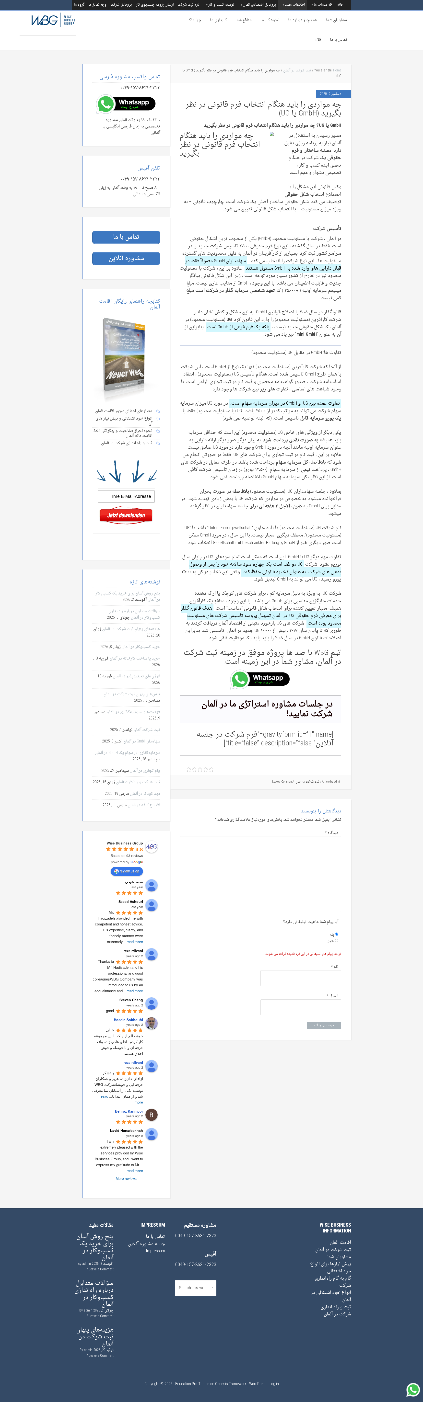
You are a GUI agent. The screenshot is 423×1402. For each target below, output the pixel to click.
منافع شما (243, 20)
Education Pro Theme (192, 1384)
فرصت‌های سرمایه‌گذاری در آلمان (133, 712)
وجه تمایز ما (97, 4)
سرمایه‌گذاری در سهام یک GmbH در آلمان (127, 753)
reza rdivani (133, 1062)
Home (337, 70)
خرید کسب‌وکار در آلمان (141, 647)
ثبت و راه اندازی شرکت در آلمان (336, 1311)
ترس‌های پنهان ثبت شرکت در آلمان (132, 694)
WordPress (258, 1384)
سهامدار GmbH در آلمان (141, 741)
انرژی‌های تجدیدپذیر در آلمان (136, 676)
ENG (318, 40)
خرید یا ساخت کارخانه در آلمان (134, 658)
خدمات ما (321, 4)
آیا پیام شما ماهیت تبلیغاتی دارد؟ (310, 922)
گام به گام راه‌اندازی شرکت (333, 1282)
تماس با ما (338, 40)
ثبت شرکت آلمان (146, 730)
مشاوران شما (336, 20)
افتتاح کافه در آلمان (144, 805)
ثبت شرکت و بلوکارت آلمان (138, 782)
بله (332, 935)
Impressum (155, 1251)
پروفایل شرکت (121, 4)
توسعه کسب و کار (221, 4)
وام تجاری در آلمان (145, 771)
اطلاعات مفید (295, 4)
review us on (129, 870)
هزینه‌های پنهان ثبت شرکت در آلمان (131, 629)
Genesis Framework (230, 1384)
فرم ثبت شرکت (189, 4)
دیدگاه (331, 833)
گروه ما (79, 4)
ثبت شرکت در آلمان (297, 70)
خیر (331, 941)
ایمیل (332, 996)
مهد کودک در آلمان (145, 794)
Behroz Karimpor (129, 1111)
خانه (340, 4)
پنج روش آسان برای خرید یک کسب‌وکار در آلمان (95, 1247)
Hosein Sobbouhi (128, 1019)
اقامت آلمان (340, 1242)
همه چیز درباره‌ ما (302, 20)
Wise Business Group (48, 23)
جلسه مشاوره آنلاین (146, 1244)
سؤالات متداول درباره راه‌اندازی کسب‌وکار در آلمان (134, 614)
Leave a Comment (282, 782)
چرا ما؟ (195, 20)
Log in (274, 1384)
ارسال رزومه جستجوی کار (155, 4)
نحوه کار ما (269, 20)
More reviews (126, 1178)
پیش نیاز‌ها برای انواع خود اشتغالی (330, 1268)
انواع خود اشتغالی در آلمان (331, 1296)
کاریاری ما (218, 20)
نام (334, 967)
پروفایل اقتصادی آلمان (259, 4)
